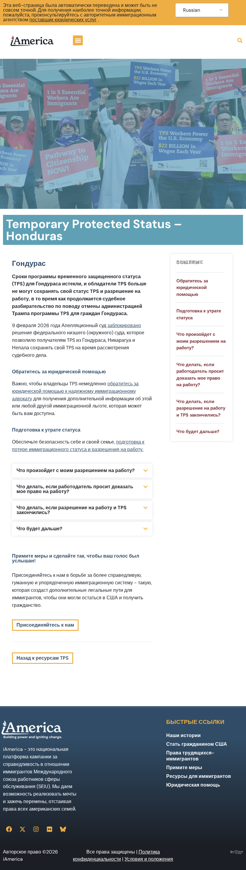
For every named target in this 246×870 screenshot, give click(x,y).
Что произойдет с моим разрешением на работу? (75, 470)
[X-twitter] (22, 829)
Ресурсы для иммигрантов (198, 776)
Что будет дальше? (39, 528)
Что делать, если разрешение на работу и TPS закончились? (71, 510)
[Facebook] (9, 829)
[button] (78, 40)
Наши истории (183, 735)
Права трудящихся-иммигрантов (190, 756)
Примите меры (184, 767)
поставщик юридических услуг (63, 20)
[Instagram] (36, 829)
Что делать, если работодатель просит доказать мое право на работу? (74, 489)
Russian (191, 10)
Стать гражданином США (196, 744)
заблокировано (124, 325)
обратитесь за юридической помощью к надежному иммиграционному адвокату (75, 391)
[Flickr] (50, 829)
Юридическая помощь (193, 785)
